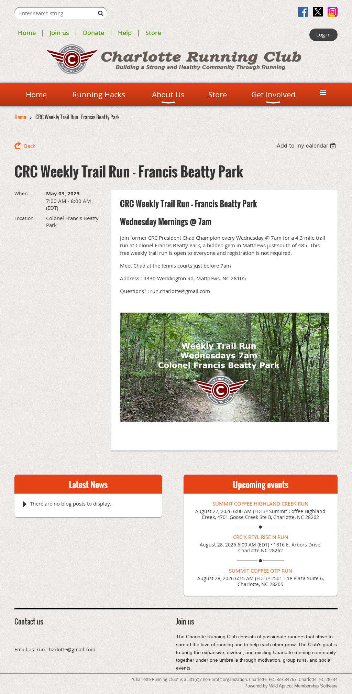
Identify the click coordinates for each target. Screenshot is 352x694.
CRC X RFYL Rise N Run (260, 536)
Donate (93, 33)
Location (24, 218)
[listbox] (307, 145)
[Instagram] (333, 12)
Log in (323, 34)
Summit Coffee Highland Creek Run (260, 503)
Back (29, 145)
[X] (318, 12)
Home (27, 33)
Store (153, 33)
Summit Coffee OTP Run (260, 570)
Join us (59, 33)
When (21, 193)
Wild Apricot (281, 685)
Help (125, 33)
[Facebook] (303, 12)
